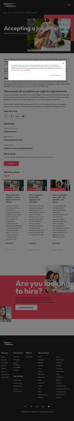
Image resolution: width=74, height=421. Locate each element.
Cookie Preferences (55, 75)
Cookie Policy (27, 70)
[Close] (63, 63)
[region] (37, 70)
